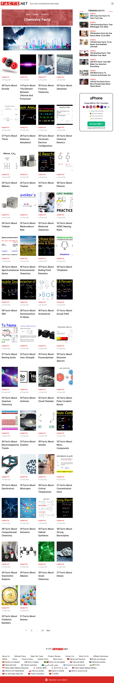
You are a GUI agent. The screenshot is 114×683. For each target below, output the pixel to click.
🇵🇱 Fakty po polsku (36, 671)
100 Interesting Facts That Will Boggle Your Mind (101, 26)
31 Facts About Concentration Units (64, 488)
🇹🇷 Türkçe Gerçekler (36, 674)
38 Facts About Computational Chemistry (9, 532)
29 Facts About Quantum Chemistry (9, 401)
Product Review (54, 656)
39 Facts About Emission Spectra (64, 357)
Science (36, 14)
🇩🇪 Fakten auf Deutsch (76, 659)
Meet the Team (37, 656)
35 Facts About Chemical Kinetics (64, 139)
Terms (14, 659)
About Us (5, 656)
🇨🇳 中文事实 (54, 674)
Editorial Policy (20, 656)
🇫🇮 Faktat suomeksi (29, 665)
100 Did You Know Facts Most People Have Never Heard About (100, 84)
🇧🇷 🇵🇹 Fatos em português (54, 662)
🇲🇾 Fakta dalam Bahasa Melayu (84, 668)
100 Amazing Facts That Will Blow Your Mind (100, 54)
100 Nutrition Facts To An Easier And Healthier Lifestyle (101, 44)
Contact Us (69, 656)
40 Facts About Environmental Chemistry (28, 270)
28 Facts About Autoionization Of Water (28, 313)
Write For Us (84, 656)
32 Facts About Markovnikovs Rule (28, 226)
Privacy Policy (27, 659)
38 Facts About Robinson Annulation (28, 139)
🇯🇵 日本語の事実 (40, 668)
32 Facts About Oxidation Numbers (9, 619)
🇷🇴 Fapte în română (56, 671)
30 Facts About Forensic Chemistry (46, 88)
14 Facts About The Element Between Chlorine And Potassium (28, 92)
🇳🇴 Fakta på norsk (9, 665)
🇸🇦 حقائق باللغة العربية (50, 665)
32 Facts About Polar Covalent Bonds (64, 401)
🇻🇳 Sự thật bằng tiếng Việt (12, 674)
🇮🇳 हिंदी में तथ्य (95, 665)
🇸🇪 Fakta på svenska (97, 662)
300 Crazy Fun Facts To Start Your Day (100, 17)
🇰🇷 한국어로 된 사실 (59, 668)
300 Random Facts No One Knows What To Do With (101, 34)
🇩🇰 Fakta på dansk (77, 662)
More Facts (57, 659)
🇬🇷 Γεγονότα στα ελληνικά (74, 665)
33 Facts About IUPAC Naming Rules (64, 226)
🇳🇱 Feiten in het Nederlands (13, 671)
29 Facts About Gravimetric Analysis (9, 576)
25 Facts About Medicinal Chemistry (46, 226)
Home (28, 14)
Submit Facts (43, 659)
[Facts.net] (14, 3)
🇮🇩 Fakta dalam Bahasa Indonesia (15, 668)
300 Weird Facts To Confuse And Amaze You (100, 74)
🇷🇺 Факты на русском (78, 671)
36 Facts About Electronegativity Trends (10, 445)
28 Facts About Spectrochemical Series (10, 270)
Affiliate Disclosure (100, 656)
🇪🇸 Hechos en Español (11, 662)
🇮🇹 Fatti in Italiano (32, 662)
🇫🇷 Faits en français (98, 659)
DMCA (4, 659)
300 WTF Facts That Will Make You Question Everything (100, 64)
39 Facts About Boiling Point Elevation (46, 270)
